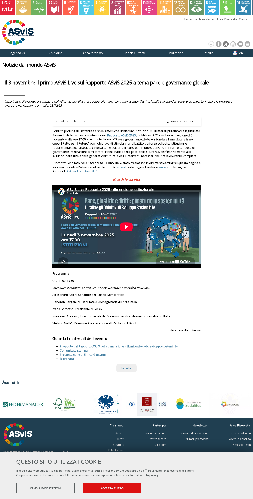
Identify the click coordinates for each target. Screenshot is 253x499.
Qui (18, 475)
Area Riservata (227, 19)
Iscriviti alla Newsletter (195, 433)
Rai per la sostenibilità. (82, 171)
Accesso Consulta (240, 439)
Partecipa (190, 19)
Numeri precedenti (197, 439)
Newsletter (206, 19)
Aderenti (119, 433)
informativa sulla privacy (143, 475)
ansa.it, (122, 167)
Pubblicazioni (116, 450)
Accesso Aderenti (240, 433)
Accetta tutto (112, 488)
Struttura (118, 444)
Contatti (244, 19)
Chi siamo (116, 425)
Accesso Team (242, 444)
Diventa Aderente (155, 433)
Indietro (126, 368)
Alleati (120, 439)
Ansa (162, 167)
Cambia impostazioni (45, 488)
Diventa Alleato (157, 439)
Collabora (160, 444)
